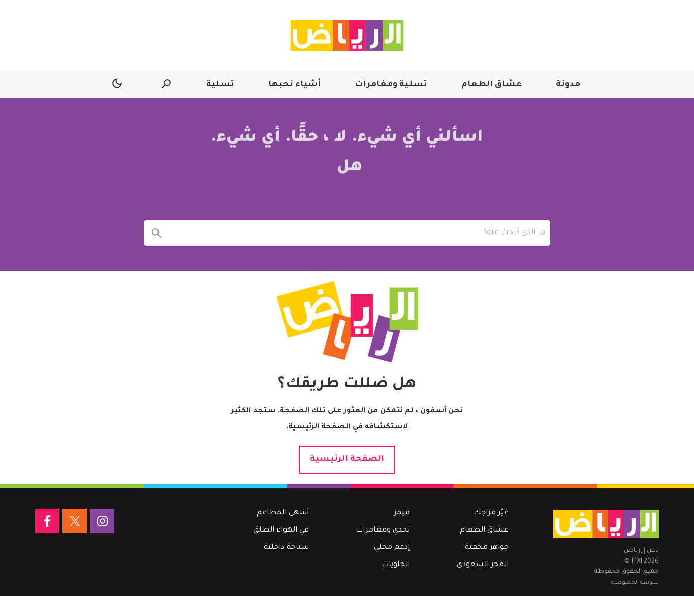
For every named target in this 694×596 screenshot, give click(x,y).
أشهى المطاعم (283, 513)
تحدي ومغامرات (383, 530)
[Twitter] (74, 521)
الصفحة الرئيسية (347, 459)
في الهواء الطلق (281, 530)
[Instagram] (102, 521)
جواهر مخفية (487, 548)
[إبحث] (156, 233)
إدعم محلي (392, 548)
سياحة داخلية (286, 548)
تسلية (220, 84)
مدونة (568, 84)
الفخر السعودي (483, 565)
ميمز (402, 513)
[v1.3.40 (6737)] (606, 524)
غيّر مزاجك (491, 513)
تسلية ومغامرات (391, 84)
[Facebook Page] (47, 521)
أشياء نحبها (294, 84)
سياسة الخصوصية (635, 583)
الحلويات (396, 565)
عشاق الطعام (491, 84)
